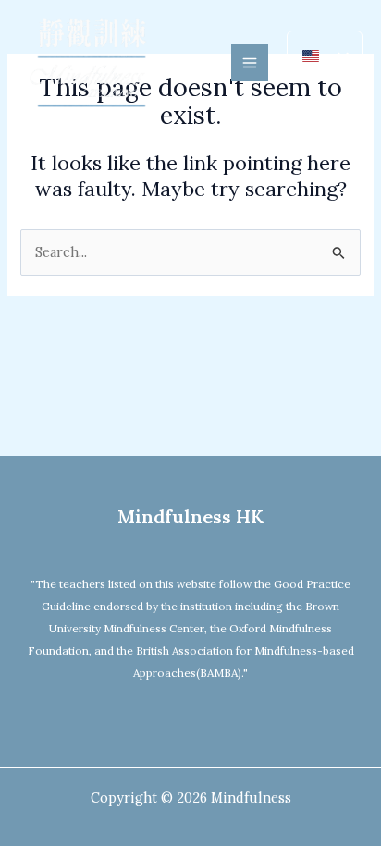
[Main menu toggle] (249, 62)
